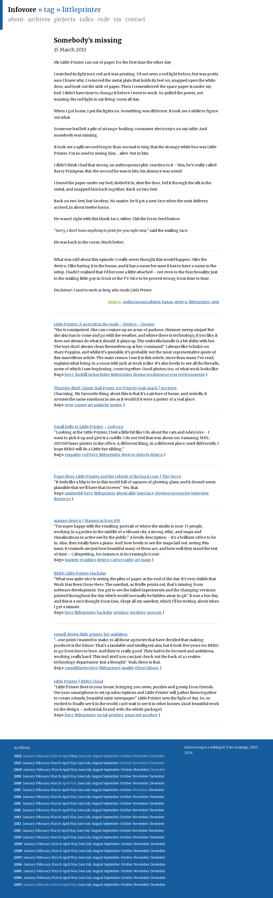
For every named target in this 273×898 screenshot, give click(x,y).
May (73, 756)
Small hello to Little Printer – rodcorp (88, 426)
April (65, 763)
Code (103, 19)
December (156, 776)
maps (146, 559)
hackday (105, 612)
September (111, 763)
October (127, 770)
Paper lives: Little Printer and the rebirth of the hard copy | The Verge (117, 476)
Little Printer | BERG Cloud (78, 681)
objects (142, 454)
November (141, 770)
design (114, 301)
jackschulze (99, 374)
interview (200, 493)
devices (128, 454)
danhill (81, 374)
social (102, 714)
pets (215, 301)
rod (85, 454)
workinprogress (162, 374)
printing (121, 612)
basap (167, 301)
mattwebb (74, 493)
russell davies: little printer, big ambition (90, 634)
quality (128, 667)
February (43, 763)
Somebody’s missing (88, 40)
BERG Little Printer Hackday (80, 573)
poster (116, 404)
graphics (87, 559)
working (138, 612)
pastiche (101, 404)
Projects (64, 19)
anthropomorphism (141, 301)
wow (69, 404)
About (16, 19)
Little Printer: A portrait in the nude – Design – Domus (104, 324)
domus (139, 374)
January (29, 763)
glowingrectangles (172, 493)
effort (140, 667)
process (154, 612)
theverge (62, 498)
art (90, 404)
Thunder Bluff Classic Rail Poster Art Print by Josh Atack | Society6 (115, 388)
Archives (39, 19)
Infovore (22, 10)
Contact (135, 19)
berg (69, 374)
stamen (72, 559)
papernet (133, 714)
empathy (73, 454)
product (150, 714)
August (97, 763)
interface (145, 493)
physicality (126, 493)
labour (153, 667)
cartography (122, 559)
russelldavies (77, 667)
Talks (86, 19)
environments (191, 374)
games (80, 404)
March (56, 763)
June (81, 763)
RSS (117, 19)
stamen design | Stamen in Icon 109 (87, 520)
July (88, 763)
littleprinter (199, 301)
